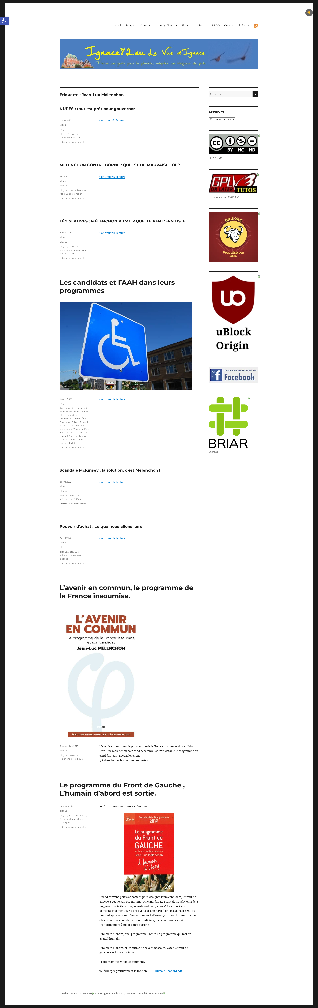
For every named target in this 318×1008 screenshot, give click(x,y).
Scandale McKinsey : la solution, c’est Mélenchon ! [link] (110, 470)
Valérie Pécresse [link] (77, 439)
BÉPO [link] (216, 25)
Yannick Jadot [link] (67, 443)
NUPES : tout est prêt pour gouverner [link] (97, 108)
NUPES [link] (77, 137)
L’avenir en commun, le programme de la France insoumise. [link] (126, 592)
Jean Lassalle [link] (67, 425)
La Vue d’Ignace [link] (102, 993)
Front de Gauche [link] (77, 815)
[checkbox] (309, 12)
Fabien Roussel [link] (80, 422)
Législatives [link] (79, 250)
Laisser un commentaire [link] (73, 142)
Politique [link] (78, 758)
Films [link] (185, 25)
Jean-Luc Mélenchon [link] (71, 193)
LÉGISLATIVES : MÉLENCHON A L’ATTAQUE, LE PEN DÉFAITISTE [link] (123, 221)
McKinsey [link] (78, 499)
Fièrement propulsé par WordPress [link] (144, 993)
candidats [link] (73, 415)
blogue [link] (130, 25)
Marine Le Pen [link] (67, 253)
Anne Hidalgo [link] (80, 411)
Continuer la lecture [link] (112, 120)
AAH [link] (62, 408)
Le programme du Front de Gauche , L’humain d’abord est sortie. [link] (122, 789)
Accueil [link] (116, 25)
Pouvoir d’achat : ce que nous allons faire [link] (101, 526)
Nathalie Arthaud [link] (69, 432)
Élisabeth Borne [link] (77, 190)
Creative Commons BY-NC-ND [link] (76, 993)
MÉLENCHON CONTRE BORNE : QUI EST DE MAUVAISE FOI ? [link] (120, 165)
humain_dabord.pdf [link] (168, 971)
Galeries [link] (145, 25)
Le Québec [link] (166, 25)
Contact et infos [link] (234, 25)
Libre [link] (200, 25)
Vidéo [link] (63, 124)
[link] (4, 21)
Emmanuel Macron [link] (70, 418)
